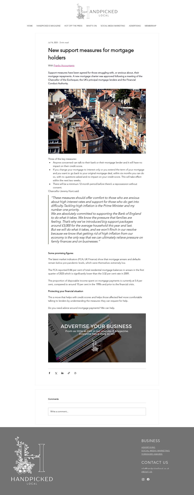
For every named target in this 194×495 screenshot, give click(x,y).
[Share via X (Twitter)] (56, 373)
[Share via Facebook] (49, 373)
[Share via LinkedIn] (62, 373)
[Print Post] (75, 373)
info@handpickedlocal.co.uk (155, 468)
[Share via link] (69, 373)
